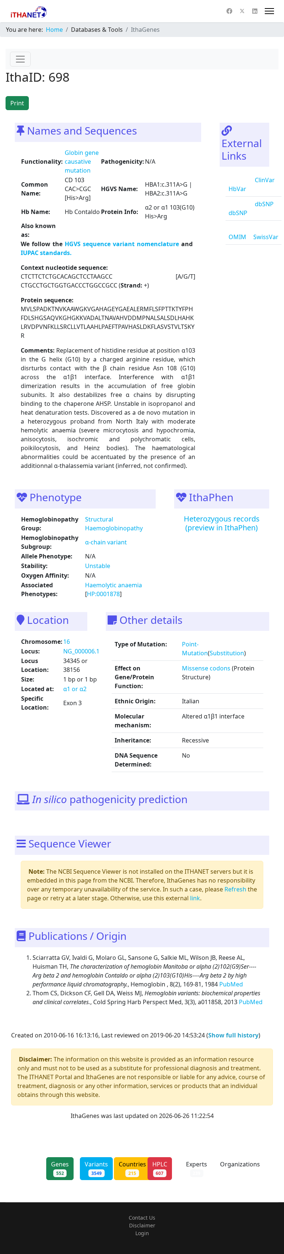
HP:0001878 (103, 594)
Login (142, 1233)
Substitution (227, 653)
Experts (196, 1168)
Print (17, 103)
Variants (96, 1168)
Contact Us (142, 1217)
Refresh (235, 889)
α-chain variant (106, 542)
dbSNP (238, 213)
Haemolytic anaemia (113, 585)
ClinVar (264, 180)
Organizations (240, 1168)
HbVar (237, 189)
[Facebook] (229, 11)
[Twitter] (242, 11)
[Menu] (269, 11)
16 (66, 642)
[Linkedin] (254, 11)
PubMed (231, 984)
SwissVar (265, 237)
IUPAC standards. (46, 253)
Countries (132, 1168)
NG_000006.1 (81, 651)
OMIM (237, 237)
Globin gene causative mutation (82, 161)
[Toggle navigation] (20, 59)
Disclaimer (142, 1225)
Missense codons (206, 668)
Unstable (97, 566)
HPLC (159, 1168)
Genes (60, 1168)
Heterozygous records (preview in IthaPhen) (222, 523)
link (195, 898)
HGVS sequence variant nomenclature (123, 244)
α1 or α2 (75, 689)
